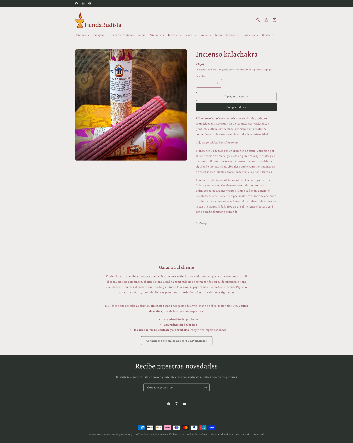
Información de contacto (171, 434)
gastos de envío (229, 69)
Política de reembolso (197, 434)
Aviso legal (259, 434)
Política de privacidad (146, 434)
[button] (82, 35)
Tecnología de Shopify (122, 434)
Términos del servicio (221, 434)
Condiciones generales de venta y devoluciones (176, 341)
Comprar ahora (236, 107)
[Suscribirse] (205, 387)
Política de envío (242, 434)
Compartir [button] (205, 223)
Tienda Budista (104, 434)
